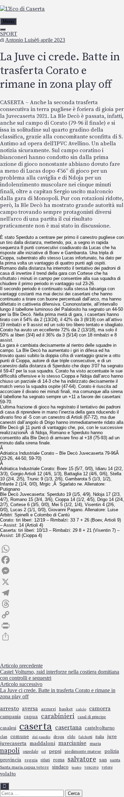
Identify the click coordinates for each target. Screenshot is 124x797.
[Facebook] (62, 559)
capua (31, 717)
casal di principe (92, 717)
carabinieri (57, 716)
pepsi (55, 751)
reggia (31, 760)
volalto (8, 774)
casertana (68, 728)
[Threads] (62, 603)
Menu (8, 21)
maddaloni (42, 743)
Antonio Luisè (21, 40)
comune (19, 737)
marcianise (72, 743)
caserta (35, 726)
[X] (62, 581)
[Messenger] (62, 570)
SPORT (8, 34)
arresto (9, 708)
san (103, 760)
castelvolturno (100, 728)
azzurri (48, 709)
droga (58, 736)
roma (58, 760)
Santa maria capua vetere (24, 767)
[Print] (62, 625)
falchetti (85, 737)
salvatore (82, 759)
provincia (10, 760)
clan (3, 737)
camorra (100, 709)
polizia (111, 751)
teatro (76, 767)
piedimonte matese (82, 751)
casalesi (8, 728)
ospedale (30, 751)
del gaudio (41, 737)
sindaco (60, 767)
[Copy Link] (62, 614)
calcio (81, 709)
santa (115, 760)
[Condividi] (62, 636)
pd (43, 751)
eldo (71, 736)
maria (95, 743)
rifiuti (45, 760)
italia (99, 736)
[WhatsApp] (62, 548)
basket (66, 709)
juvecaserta (13, 743)
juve (112, 736)
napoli (10, 751)
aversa (30, 709)
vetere (107, 767)
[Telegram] (62, 592)
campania (10, 717)
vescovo (91, 767)
